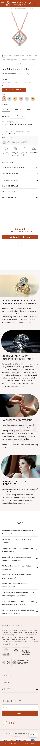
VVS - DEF (6, 109)
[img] (20, 229)
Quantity (5, 116)
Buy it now (30, 744)
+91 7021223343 (9, 134)
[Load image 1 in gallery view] (17, 50)
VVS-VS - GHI (17, 109)
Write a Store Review (20, 237)
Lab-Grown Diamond (14, 90)
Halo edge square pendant (23, 8)
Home (9, 8)
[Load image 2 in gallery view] (20, 50)
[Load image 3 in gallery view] (22, 50)
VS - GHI (27, 109)
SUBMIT (20, 713)
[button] (2, 3)
